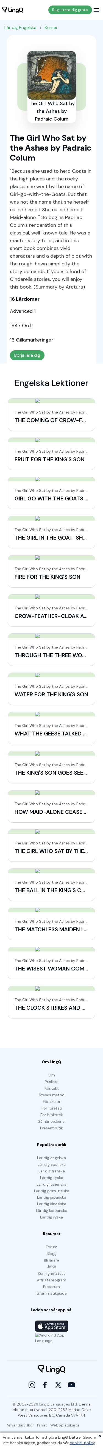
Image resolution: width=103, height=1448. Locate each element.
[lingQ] (12, 10)
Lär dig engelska (51, 1157)
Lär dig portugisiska (51, 1190)
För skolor (51, 1101)
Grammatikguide (52, 1293)
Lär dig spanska (52, 1164)
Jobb (51, 1266)
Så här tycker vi (51, 1121)
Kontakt (51, 1088)
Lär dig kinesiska (51, 1203)
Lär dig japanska (51, 1197)
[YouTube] (71, 1384)
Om (51, 1075)
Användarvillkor (20, 1425)
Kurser (51, 27)
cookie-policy (82, 1442)
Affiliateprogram (51, 1280)
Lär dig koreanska (51, 1210)
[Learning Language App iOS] (51, 1326)
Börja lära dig (27, 355)
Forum (51, 1246)
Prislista (52, 1081)
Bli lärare (51, 1260)
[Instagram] (31, 1384)
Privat (42, 1425)
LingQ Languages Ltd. (58, 1404)
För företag (51, 1108)
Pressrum (51, 1286)
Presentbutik (51, 1128)
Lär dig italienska (51, 1184)
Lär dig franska (51, 1171)
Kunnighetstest (51, 1273)
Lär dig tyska (51, 1177)
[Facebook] (45, 1384)
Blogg (52, 1253)
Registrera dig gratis (70, 9)
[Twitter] (58, 1384)
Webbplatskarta (64, 1425)
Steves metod (52, 1094)
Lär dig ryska (51, 1217)
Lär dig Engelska (20, 27)
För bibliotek (51, 1114)
